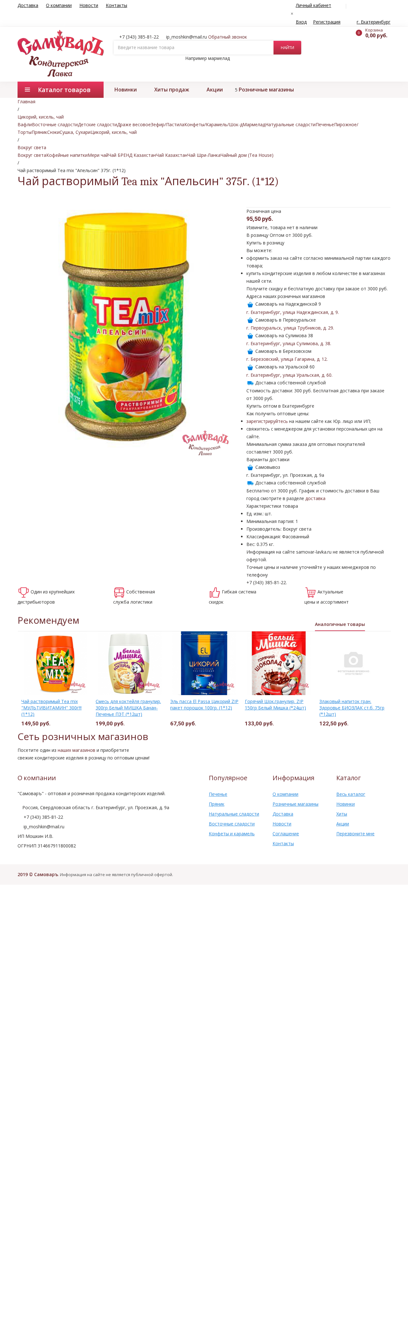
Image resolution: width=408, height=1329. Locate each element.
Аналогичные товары (340, 624)
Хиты (341, 814)
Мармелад (254, 124)
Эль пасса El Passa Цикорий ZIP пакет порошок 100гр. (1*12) (204, 704)
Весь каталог (350, 794)
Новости (88, 5)
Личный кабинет (313, 5)
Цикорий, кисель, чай (114, 132)
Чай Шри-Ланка (204, 155)
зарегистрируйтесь (267, 421)
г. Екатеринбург (373, 22)
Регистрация (326, 22)
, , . (292, 312)
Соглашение (286, 834)
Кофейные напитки (67, 155)
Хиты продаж (171, 89)
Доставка (28, 5)
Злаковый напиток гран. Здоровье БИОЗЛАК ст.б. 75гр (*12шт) (351, 707)
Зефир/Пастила (167, 124)
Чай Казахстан (171, 155)
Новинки (125, 89)
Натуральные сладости (290, 124)
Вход (301, 22)
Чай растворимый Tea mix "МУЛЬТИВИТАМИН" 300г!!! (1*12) (51, 707)
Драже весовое (134, 124)
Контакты (116, 5)
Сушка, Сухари (75, 132)
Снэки (53, 132)
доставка (315, 498)
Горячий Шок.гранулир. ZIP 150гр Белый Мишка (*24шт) (275, 704)
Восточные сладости (55, 124)
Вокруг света (32, 155)
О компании (59, 5)
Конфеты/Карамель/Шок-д (213, 124)
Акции (215, 89)
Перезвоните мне (355, 834)
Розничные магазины (266, 89)
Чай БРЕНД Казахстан (132, 155)
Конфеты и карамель (232, 834)
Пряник (39, 132)
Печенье (325, 124)
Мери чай (98, 155)
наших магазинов (76, 750)
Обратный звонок (227, 37)
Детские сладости (97, 124)
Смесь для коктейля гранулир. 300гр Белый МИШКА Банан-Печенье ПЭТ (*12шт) (128, 707)
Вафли (25, 124)
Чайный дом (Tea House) (247, 155)
